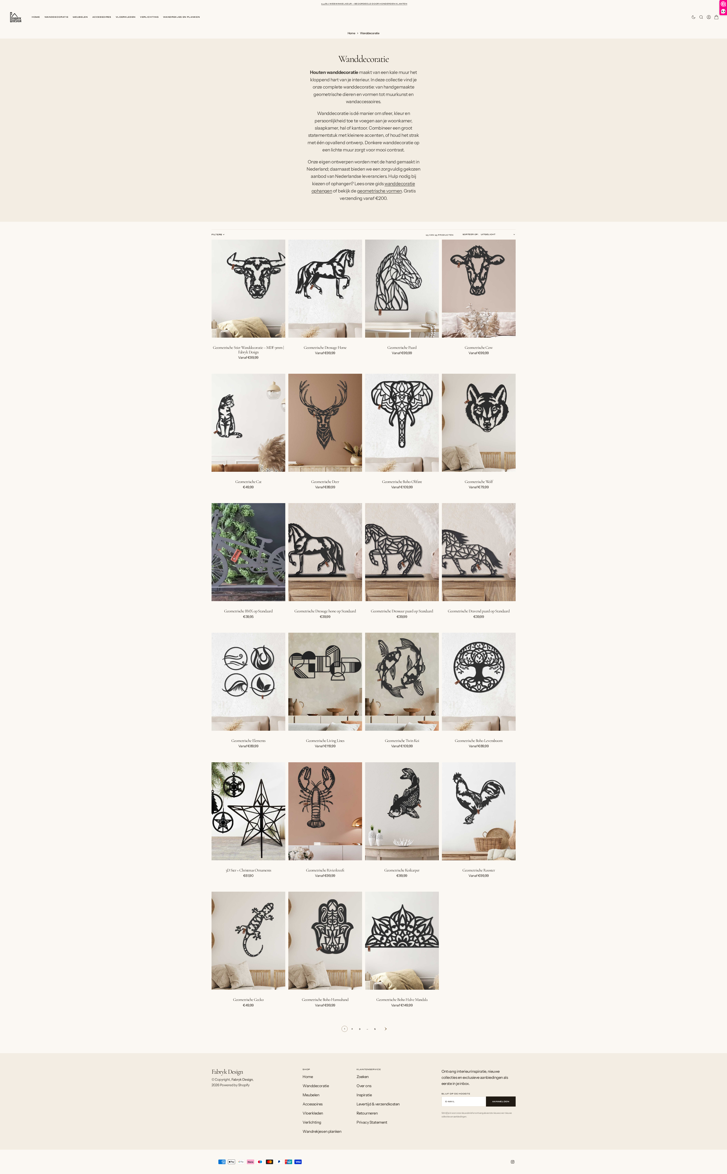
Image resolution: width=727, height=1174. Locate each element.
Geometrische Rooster (478, 870)
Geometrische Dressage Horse (325, 347)
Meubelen (80, 17)
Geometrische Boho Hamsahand (325, 999)
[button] (709, 17)
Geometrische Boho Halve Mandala (401, 999)
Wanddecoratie (56, 17)
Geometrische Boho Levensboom (479, 740)
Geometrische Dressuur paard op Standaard (402, 611)
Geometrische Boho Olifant (402, 481)
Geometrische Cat (248, 481)
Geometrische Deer (325, 481)
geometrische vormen (379, 191)
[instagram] (513, 1162)
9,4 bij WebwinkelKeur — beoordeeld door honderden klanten (364, 3)
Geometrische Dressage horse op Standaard (325, 611)
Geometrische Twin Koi (402, 740)
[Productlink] (248, 289)
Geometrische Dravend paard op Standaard (479, 611)
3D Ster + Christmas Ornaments (248, 870)
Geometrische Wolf (479, 481)
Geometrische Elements (248, 740)
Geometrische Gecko (248, 999)
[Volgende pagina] (383, 1029)
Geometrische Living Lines (325, 740)
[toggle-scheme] (694, 17)
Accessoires (101, 17)
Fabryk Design (242, 1079)
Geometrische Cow (479, 347)
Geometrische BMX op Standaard (248, 611)
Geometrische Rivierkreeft (325, 870)
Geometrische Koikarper (402, 870)
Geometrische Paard (401, 347)
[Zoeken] (701, 17)
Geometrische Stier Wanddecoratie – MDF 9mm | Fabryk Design (248, 350)
